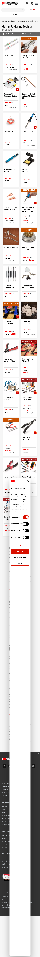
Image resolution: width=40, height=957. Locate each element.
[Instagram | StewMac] (5, 766)
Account (4, 858)
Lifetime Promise (7, 835)
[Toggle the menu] (36, 3)
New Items (5, 783)
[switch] (26, 524)
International (6, 841)
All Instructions (7, 821)
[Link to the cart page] (31, 3)
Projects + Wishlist (8, 861)
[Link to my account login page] (27, 3)
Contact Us (5, 838)
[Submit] (22, 10)
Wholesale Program (8, 867)
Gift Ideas (5, 795)
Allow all (20, 552)
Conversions (6, 824)
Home (4, 21)
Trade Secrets (6, 809)
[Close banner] (28, 481)
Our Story (5, 806)
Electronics (20, 21)
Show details (20, 546)
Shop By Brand (7, 792)
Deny (20, 563)
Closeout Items (7, 789)
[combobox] (13, 9)
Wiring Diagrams (7, 818)
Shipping (5, 844)
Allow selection (20, 557)
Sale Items (5, 786)
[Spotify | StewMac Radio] (34, 766)
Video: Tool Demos (8, 812)
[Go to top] (38, 753)
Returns (4, 847)
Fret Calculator (7, 815)
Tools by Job (11, 21)
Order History (6, 864)
